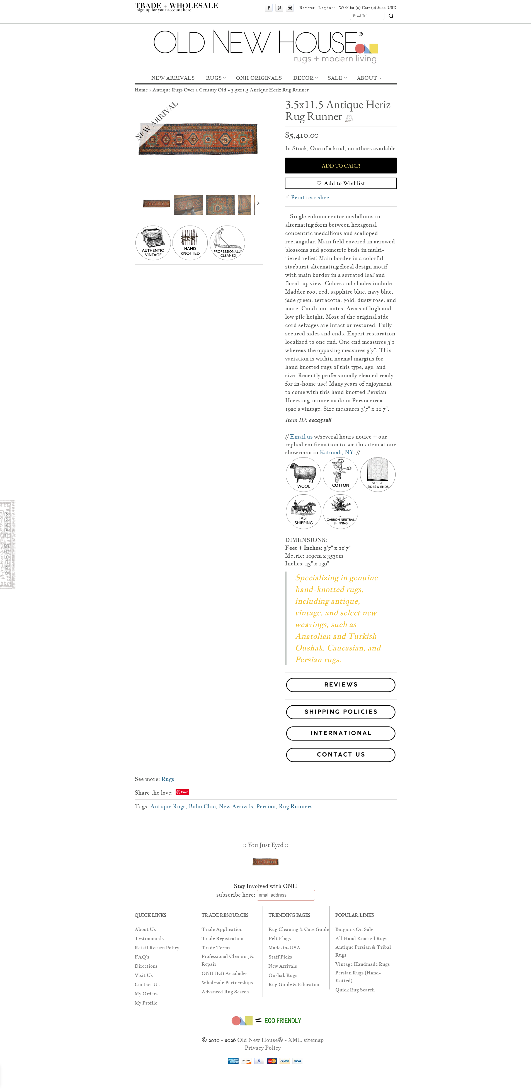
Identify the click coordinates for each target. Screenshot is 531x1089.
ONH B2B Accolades (224, 973)
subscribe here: (235, 894)
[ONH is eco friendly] (265, 1026)
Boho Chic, (203, 806)
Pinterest (279, 8)
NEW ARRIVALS (173, 78)
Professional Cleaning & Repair (228, 960)
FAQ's (142, 957)
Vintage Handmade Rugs (362, 964)
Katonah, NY (336, 452)
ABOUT (367, 78)
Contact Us (147, 985)
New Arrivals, (237, 806)
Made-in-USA (284, 948)
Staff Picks (280, 957)
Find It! (360, 15)
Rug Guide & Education (294, 985)
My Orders (146, 994)
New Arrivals (282, 966)
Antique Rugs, (168, 806)
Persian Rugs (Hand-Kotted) (358, 977)
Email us (301, 436)
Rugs (167, 779)
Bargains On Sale (354, 929)
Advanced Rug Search (225, 992)
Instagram (290, 8)
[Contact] (266, 756)
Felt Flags (279, 939)
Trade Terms (216, 948)
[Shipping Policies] (266, 713)
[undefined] (199, 144)
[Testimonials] (341, 693)
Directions (146, 966)
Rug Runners (295, 806)
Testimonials (149, 939)
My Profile (146, 1003)
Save (184, 792)
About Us (145, 929)
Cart (379, 7)
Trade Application (222, 929)
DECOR (303, 78)
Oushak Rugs (282, 975)
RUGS (214, 78)
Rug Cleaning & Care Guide (298, 929)
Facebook (269, 8)
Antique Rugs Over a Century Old (189, 90)
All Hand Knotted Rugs (361, 939)
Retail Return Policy (157, 948)
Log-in (324, 7)
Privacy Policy (263, 1047)
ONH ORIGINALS (259, 78)
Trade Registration (222, 939)
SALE (335, 78)
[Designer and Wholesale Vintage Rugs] (180, 10)
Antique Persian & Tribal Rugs (363, 951)
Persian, (266, 806)
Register (306, 7)
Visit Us (144, 975)
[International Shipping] (266, 734)
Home (141, 90)
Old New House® (260, 1040)
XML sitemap (306, 1040)
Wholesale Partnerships (227, 983)
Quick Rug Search (355, 990)
